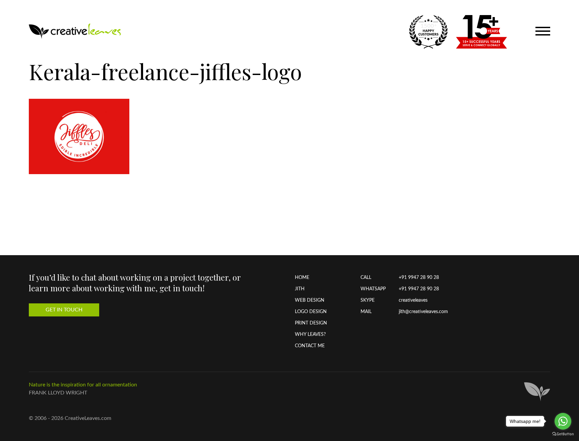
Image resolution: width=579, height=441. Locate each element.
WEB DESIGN (309, 300)
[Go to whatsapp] (563, 421)
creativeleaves (413, 300)
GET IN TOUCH (64, 309)
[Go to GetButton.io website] (563, 434)
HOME (302, 277)
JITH (300, 289)
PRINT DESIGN (311, 323)
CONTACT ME (310, 346)
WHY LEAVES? (310, 334)
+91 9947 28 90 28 (419, 277)
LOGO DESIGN (311, 311)
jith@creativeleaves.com (423, 311)
